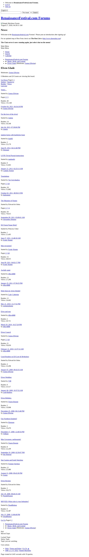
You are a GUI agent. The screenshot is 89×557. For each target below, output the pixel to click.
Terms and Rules (15, 548)
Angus (5, 475)
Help (7, 548)
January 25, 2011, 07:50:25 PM (11, 283)
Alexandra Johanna (9, 219)
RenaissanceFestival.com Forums (25, 18)
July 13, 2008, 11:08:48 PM (10, 515)
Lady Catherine (13, 294)
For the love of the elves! (9, 114)
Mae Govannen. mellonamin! (11, 439)
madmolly (11, 159)
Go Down (4, 80)
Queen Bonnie (13, 402)
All (8, 184)
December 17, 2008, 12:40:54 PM (12, 432)
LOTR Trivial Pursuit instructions (12, 156)
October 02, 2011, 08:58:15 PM (12, 193)
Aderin (10, 118)
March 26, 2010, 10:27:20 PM (11, 325)
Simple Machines (25, 550)
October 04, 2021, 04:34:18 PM (12, 107)
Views (9, 84)
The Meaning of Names (9, 201)
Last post (4, 86)
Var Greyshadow (14, 180)
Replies (3, 84)
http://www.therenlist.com (51, 38)
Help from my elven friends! (10, 291)
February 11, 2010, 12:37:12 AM (12, 349)
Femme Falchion (14, 464)
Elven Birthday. (6, 398)
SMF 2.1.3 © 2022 (11, 550)
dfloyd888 (11, 274)
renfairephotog (8, 306)
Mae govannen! (6, 246)
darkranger (6, 195)
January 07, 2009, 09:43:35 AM (12, 370)
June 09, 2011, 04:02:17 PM (10, 262)
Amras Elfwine (30, 63)
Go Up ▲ (25, 548)
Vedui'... (4, 90)
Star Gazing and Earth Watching (12, 460)
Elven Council (6, 332)
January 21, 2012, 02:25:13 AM (12, 169)
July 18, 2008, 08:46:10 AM (10, 494)
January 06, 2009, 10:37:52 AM (12, 390)
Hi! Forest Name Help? (9, 225)
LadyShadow (7, 392)
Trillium (5, 434)
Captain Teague (8, 171)
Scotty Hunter (8, 240)
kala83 (10, 139)
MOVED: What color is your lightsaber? (15, 501)
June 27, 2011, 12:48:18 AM (11, 238)
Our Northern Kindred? (9, 419)
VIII (9, 381)
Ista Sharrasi (7, 454)
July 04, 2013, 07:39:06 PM (10, 127)
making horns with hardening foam (13, 135)
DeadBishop (12, 505)
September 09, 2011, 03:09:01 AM (13, 217)
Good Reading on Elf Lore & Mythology (15, 357)
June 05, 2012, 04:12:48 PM (10, 148)
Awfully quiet (5, 270)
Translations (5, 176)
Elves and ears (6, 311)
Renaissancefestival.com (20, 35)
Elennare (6, 150)
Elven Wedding (6, 377)
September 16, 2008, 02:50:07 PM (13, 452)
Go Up (3, 520)
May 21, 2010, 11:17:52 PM (10, 304)
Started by (10, 82)
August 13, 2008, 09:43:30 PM (11, 473)
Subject (3, 82)
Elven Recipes (6, 481)
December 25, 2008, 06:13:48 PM (12, 411)
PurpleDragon (8, 496)
